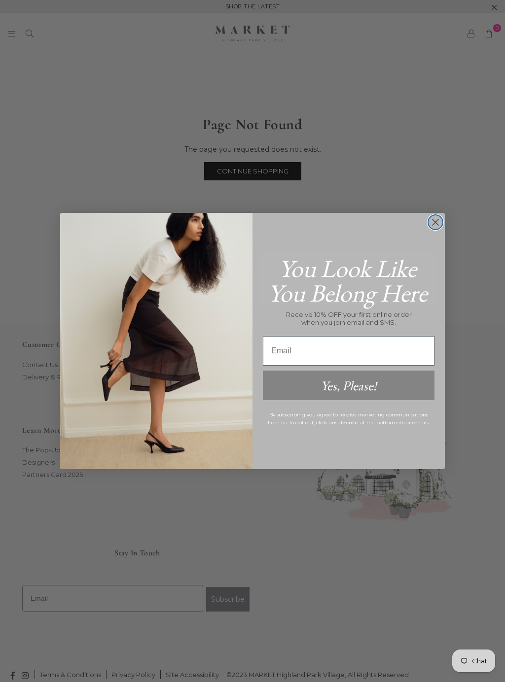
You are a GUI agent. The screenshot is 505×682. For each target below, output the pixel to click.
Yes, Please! (349, 385)
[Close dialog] (435, 222)
